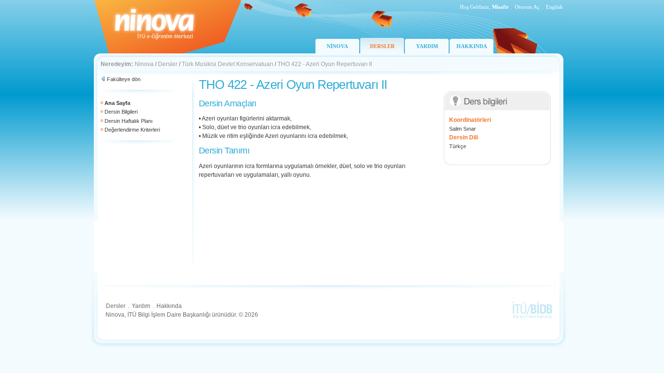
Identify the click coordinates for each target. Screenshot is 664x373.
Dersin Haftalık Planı (129, 121)
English (554, 7)
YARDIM (427, 46)
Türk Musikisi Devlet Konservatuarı (227, 64)
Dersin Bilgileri (121, 112)
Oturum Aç (527, 7)
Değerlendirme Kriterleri (132, 130)
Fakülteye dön (123, 79)
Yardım (141, 306)
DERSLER (382, 46)
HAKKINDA (471, 46)
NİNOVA (337, 46)
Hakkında (169, 306)
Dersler (167, 64)
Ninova (144, 64)
